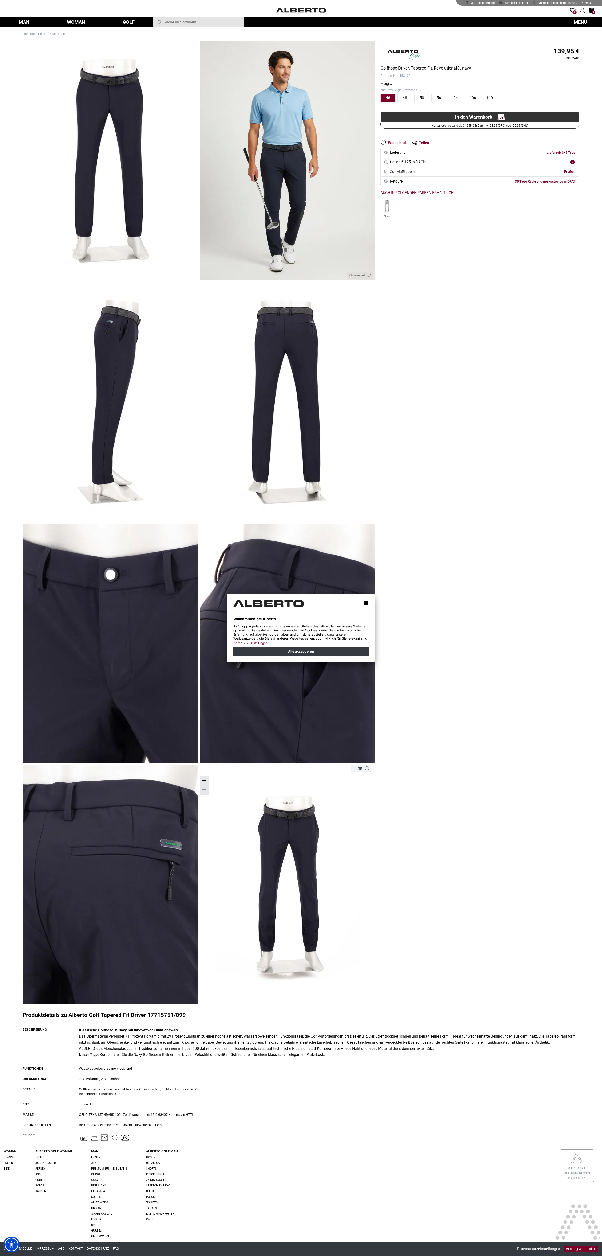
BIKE (7, 1168)
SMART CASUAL (101, 1213)
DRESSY (96, 1208)
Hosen (42, 33)
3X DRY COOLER (45, 1163)
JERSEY (40, 1168)
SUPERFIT (97, 1196)
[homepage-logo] (301, 10)
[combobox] (202, 22)
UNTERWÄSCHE (101, 1236)
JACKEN (40, 1191)
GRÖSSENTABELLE (18, 1248)
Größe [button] (386, 84)
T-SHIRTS (152, 1202)
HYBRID (96, 1219)
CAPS (149, 1219)
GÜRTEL (40, 1180)
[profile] (582, 10)
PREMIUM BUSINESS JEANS (109, 1168)
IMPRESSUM (45, 1248)
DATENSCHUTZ (98, 1248)
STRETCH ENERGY (158, 1185)
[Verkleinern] (204, 789)
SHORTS (151, 1168)
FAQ (116, 1248)
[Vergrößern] (204, 780)
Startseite (29, 33)
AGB (61, 1248)
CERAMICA (98, 1191)
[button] (367, 768)
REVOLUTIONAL (156, 1174)
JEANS (8, 1157)
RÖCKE (39, 1174)
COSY (94, 1180)
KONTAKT (75, 1248)
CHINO (95, 1174)
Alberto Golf (57, 33)
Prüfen (569, 171)
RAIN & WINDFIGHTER (160, 1213)
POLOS (39, 1185)
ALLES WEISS (99, 1202)
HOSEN (8, 1163)
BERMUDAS (98, 1185)
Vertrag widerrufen (581, 1249)
